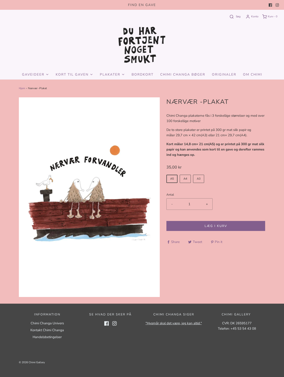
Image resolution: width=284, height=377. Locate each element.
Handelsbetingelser (47, 337)
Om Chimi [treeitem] (252, 74)
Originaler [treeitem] (224, 74)
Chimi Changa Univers (47, 323)
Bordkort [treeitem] (143, 74)
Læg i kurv (216, 226)
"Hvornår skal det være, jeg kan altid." (174, 323)
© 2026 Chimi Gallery (32, 362)
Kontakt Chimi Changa (47, 330)
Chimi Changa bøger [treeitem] (182, 74)
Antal (170, 195)
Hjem (22, 88)
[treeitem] (35, 74)
